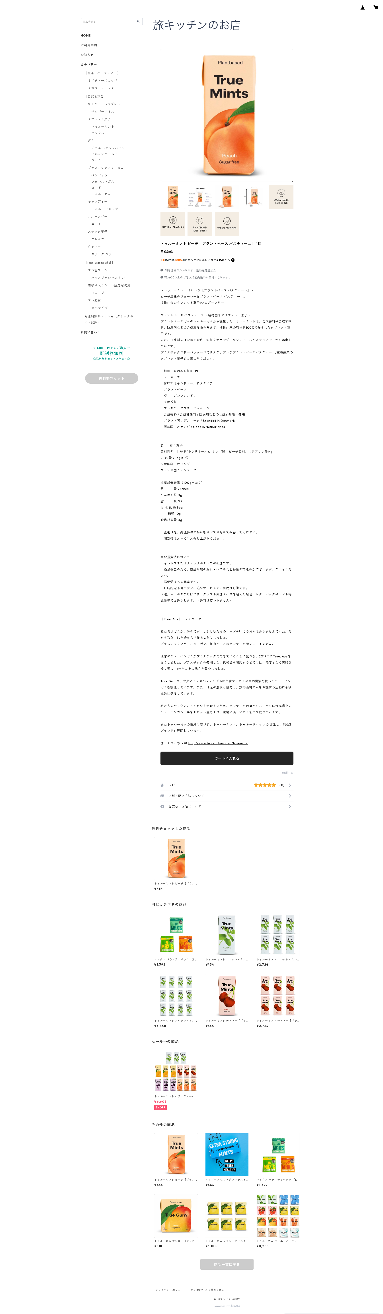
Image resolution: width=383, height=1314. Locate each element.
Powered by (222, 1306)
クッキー (94, 247)
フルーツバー (97, 217)
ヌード (96, 188)
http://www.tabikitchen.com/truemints (218, 743)
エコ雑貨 (94, 300)
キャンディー (97, 202)
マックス (97, 133)
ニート (96, 224)
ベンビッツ (99, 175)
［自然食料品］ (95, 97)
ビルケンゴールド (104, 154)
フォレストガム (102, 182)
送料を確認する (206, 270)
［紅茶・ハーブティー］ (102, 73)
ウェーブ (97, 293)
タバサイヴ (99, 308)
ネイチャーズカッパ (102, 81)
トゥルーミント (102, 127)
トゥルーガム (101, 194)
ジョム (96, 160)
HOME (86, 35)
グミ (91, 140)
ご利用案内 (89, 45)
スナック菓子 (97, 232)
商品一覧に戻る (227, 1264)
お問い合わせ (90, 332)
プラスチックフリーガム (106, 168)
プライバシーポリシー (169, 1290)
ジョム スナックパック (108, 148)
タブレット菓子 (99, 119)
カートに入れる (227, 758)
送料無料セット (112, 378)
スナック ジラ (101, 254)
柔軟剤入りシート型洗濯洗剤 (109, 285)
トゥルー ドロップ (104, 209)
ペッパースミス (102, 112)
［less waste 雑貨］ (99, 263)
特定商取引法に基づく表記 (208, 1290)
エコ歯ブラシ (97, 270)
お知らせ (87, 55)
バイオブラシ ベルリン (108, 278)
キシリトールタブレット (106, 104)
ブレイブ (97, 239)
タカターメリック (101, 88)
